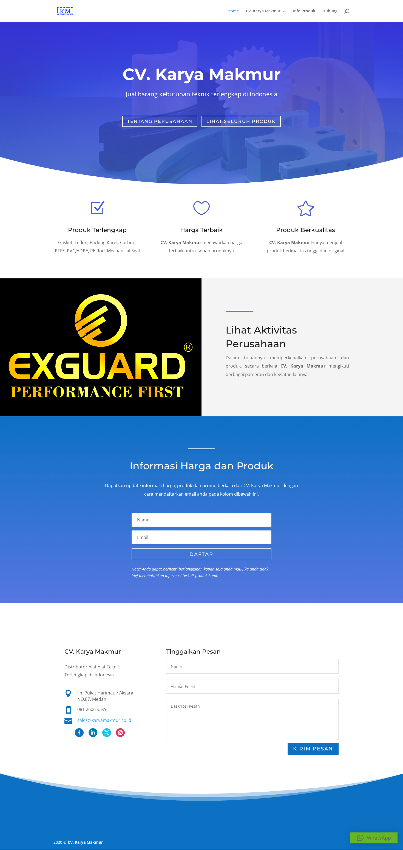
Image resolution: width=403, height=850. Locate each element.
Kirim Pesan (313, 749)
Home (233, 11)
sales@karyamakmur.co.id (104, 720)
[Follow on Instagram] (120, 732)
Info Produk (304, 11)
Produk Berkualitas (305, 230)
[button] (374, 837)
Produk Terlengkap (97, 230)
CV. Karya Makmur (263, 11)
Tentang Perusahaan (159, 121)
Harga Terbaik (201, 230)
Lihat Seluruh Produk (241, 121)
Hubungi (330, 11)
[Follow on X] (106, 732)
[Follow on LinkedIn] (93, 732)
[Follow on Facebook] (79, 732)
